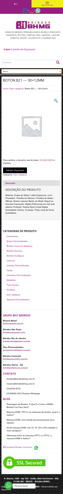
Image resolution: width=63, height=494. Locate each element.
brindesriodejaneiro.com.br (16, 341)
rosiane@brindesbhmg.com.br (21, 384)
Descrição (10, 183)
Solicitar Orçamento (15, 170)
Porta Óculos (13, 285)
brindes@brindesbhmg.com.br (21, 379)
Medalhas (11, 280)
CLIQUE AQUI (46, 160)
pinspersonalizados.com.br (16, 350)
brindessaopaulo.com (14, 332)
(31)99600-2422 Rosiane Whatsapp (23, 393)
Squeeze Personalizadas (18, 299)
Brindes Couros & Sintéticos (19, 246)
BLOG (6, 399)
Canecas (11, 260)
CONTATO (9, 373)
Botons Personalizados (17, 241)
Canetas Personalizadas (18, 265)
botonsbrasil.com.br (13, 323)
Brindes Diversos (14, 251)
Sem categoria (16, 88)
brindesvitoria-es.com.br (15, 368)
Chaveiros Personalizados (19, 275)
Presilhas (11, 290)
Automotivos (12, 236)
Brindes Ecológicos (15, 256)
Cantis (9, 270)
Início (5, 88)
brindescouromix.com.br (15, 359)
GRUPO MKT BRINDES (16, 315)
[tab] (31, 183)
